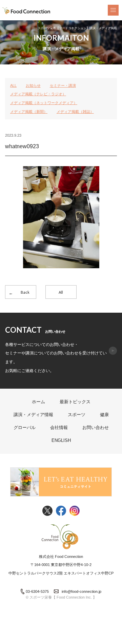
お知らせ (33, 85)
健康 (104, 414)
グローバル (25, 427)
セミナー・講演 (63, 85)
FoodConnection (26, 11)
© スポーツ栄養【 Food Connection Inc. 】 (61, 597)
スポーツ (76, 414)
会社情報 (59, 427)
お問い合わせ (95, 427)
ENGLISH (61, 440)
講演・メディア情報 (33, 414)
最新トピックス (75, 401)
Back (25, 292)
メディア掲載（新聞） (28, 112)
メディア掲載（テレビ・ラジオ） (38, 94)
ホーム (38, 401)
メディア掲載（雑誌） (75, 112)
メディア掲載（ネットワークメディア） (43, 103)
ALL (13, 85)
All (61, 292)
